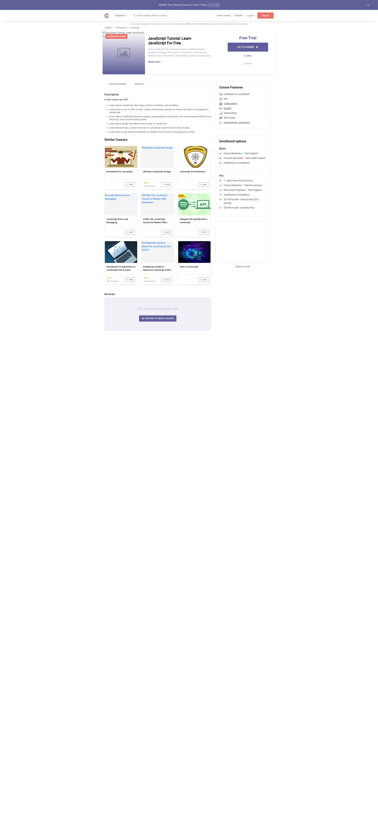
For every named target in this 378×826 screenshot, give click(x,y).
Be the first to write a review (158, 318)
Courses (239, 15)
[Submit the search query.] (134, 15)
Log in (250, 15)
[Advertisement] (240, 241)
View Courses (214, 5)
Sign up (265, 15)
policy (249, 180)
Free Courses (223, 15)
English (227, 108)
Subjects (108, 28)
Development (121, 28)
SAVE (248, 56)
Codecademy (230, 103)
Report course (243, 266)
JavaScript (134, 28)
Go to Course (246, 47)
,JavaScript (244, 122)
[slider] (145, 183)
